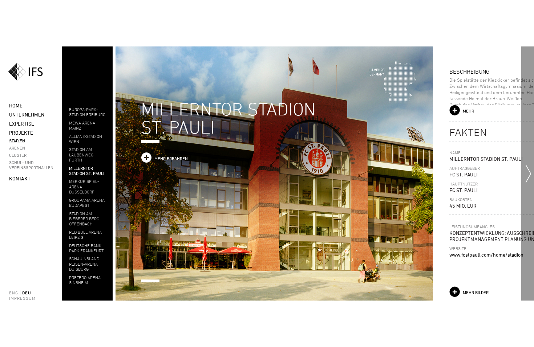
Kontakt (20, 178)
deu (26, 292)
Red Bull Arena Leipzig (85, 234)
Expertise (21, 124)
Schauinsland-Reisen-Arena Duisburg (85, 264)
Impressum (18, 298)
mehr (468, 110)
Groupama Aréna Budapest (87, 202)
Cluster (18, 155)
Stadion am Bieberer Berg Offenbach (84, 218)
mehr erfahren (171, 158)
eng (13, 292)
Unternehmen (26, 114)
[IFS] (30, 72)
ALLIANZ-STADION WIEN (85, 139)
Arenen (17, 147)
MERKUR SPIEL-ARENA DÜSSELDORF (84, 186)
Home (16, 105)
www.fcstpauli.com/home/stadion (486, 255)
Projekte (21, 133)
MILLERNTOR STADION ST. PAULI (86, 171)
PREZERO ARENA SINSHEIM (85, 280)
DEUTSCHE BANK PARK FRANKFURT (86, 248)
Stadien (17, 140)
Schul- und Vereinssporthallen (29, 165)
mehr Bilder (476, 292)
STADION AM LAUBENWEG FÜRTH (81, 154)
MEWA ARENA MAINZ (82, 125)
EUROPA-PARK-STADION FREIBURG (87, 112)
